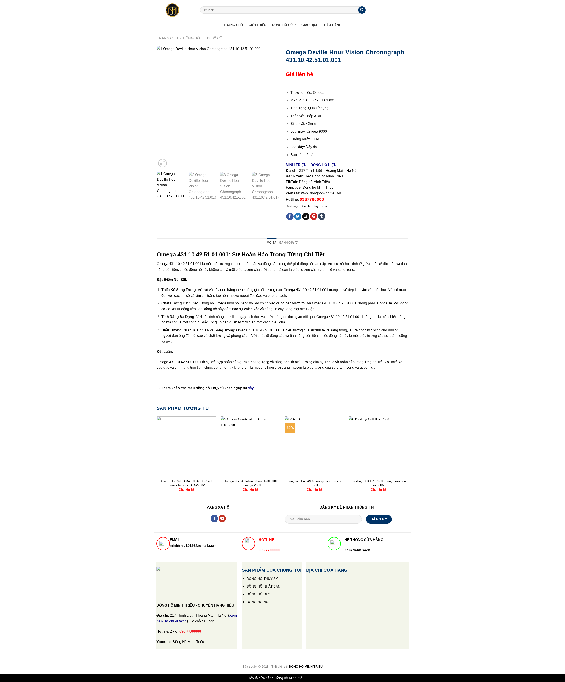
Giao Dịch (309, 25)
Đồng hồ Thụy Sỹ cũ (202, 38)
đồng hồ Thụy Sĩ (210, 388)
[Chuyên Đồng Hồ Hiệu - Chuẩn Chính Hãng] (175, 10)
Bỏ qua (311, 678)
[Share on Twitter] (297, 216)
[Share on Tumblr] (321, 216)
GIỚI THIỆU (257, 25)
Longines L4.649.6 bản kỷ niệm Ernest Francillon (314, 483)
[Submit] (362, 10)
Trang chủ (167, 38)
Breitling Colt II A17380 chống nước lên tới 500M (378, 483)
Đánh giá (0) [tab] (288, 242)
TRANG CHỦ (233, 25)
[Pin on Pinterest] (313, 216)
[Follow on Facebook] (214, 518)
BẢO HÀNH (332, 25)
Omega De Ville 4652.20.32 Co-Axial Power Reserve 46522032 (186, 483)
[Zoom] (162, 163)
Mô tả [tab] (271, 242)
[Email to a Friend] (305, 216)
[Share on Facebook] (290, 216)
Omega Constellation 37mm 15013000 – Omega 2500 (251, 483)
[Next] (271, 107)
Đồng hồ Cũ (282, 25)
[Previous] (165, 107)
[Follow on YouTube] (222, 518)
